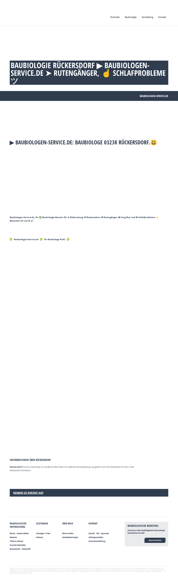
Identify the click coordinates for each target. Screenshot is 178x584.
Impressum (105, 533)
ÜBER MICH (67, 523)
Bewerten (13, 537)
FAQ (97, 533)
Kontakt (162, 17)
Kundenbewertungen (70, 537)
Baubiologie (131, 17)
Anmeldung (147, 17)
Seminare (39, 537)
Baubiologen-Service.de (26, 239)
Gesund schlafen (23, 533)
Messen (12, 533)
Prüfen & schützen (16, 541)
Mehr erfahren (155, 540)
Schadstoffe (26, 549)
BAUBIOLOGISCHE (18, 523)
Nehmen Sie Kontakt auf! (28, 493)
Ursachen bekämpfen (18, 545)
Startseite (115, 17)
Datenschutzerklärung (97, 541)
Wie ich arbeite (67, 533)
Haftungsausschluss (96, 537)
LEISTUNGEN (42, 523)
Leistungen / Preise (43, 533)
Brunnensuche (15, 549)
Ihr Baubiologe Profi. (54, 239)
